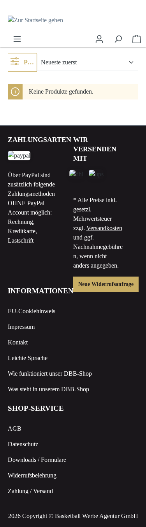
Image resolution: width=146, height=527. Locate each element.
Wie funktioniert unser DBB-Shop (50, 373)
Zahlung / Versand (30, 491)
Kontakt (18, 342)
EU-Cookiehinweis (31, 311)
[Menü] (17, 39)
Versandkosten (104, 228)
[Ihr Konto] (99, 39)
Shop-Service (36, 408)
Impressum (21, 326)
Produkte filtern (29, 62)
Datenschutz (23, 444)
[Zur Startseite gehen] (73, 20)
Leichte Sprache (27, 358)
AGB (14, 428)
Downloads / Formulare (37, 459)
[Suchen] (118, 39)
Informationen (41, 291)
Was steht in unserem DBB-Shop (48, 389)
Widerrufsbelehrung (32, 475)
